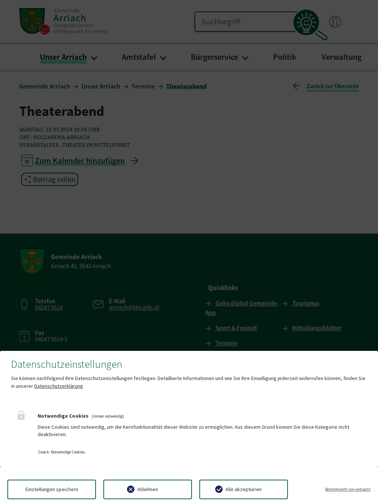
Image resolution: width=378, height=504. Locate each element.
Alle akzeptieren (244, 489)
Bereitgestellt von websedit (348, 489)
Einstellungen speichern (51, 489)
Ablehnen (147, 489)
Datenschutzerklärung (58, 386)
